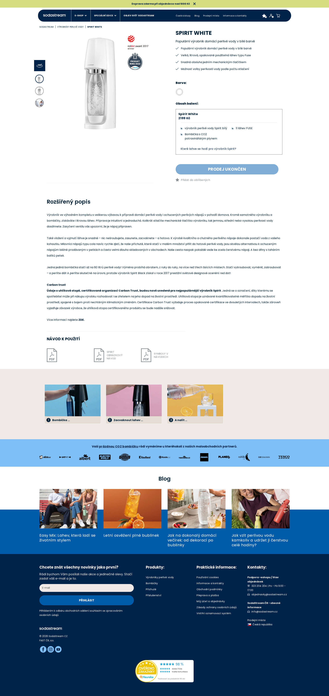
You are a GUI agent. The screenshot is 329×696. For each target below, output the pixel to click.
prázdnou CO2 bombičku (118, 446)
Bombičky (152, 583)
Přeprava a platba (208, 595)
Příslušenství (153, 595)
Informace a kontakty (235, 15)
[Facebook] (43, 649)
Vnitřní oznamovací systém (214, 613)
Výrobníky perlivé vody (70, 26)
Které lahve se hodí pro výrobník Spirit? (208, 149)
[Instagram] (50, 649)
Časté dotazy (183, 15)
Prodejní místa (211, 15)
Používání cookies (208, 577)
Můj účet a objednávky (211, 601)
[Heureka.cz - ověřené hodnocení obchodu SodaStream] (164, 671)
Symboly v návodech (161, 355)
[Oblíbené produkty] (264, 15)
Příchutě (151, 589)
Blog (196, 15)
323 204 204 (259, 586)
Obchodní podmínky (209, 589)
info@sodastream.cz (264, 611)
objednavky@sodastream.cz (269, 594)
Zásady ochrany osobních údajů (217, 607)
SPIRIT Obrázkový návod (115, 355)
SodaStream (46, 26)
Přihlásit (86, 600)
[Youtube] (58, 649)
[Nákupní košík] (278, 15)
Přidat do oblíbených (195, 180)
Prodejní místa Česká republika (260, 622)
